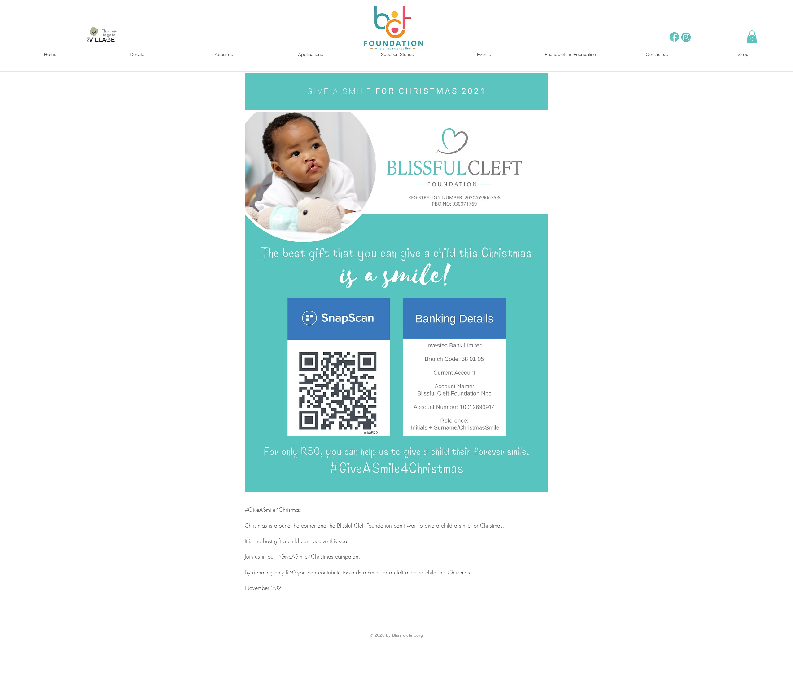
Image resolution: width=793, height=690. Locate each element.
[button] (752, 36)
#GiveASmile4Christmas (273, 509)
